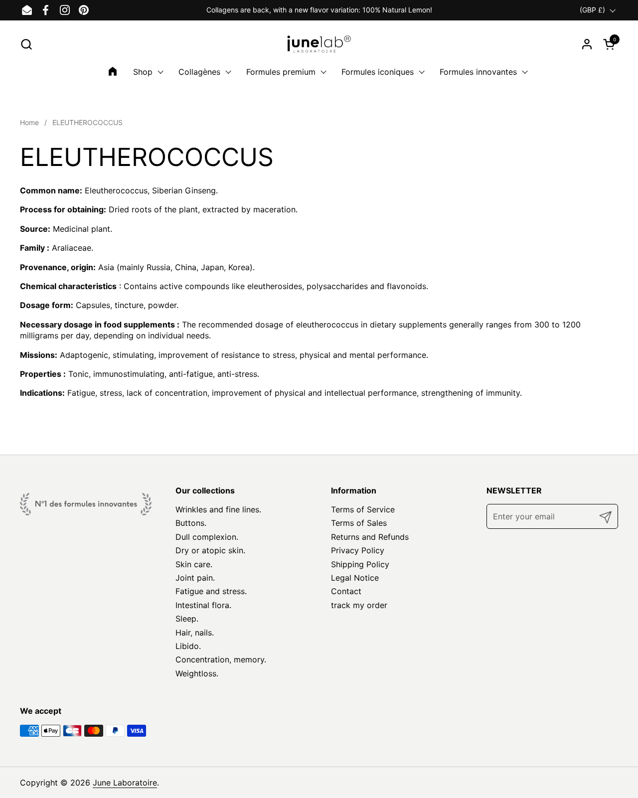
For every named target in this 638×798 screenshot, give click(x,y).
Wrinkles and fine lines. (218, 509)
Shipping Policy (360, 564)
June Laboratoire (125, 783)
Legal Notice (355, 578)
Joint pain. (195, 578)
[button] (26, 44)
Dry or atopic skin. (210, 550)
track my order (359, 605)
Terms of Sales (359, 523)
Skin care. (193, 564)
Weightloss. (196, 673)
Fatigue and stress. (211, 591)
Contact (346, 591)
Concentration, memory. (220, 659)
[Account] (587, 44)
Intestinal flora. (203, 605)
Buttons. (190, 523)
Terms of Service (363, 509)
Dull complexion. (206, 537)
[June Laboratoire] (319, 44)
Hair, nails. (194, 633)
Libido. (188, 646)
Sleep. (186, 619)
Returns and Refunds (370, 537)
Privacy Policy (357, 550)
